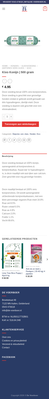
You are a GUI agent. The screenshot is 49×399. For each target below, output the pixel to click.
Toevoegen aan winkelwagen (20, 124)
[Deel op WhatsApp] (4, 140)
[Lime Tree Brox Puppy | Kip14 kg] (12, 255)
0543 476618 (8, 307)
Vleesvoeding (28, 66)
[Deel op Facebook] (9, 140)
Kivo (29, 68)
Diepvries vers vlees (13, 68)
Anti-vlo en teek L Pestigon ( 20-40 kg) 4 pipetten (35, 271)
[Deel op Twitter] (14, 140)
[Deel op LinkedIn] (29, 140)
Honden (14, 66)
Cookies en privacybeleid (14, 340)
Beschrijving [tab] (7, 156)
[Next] (47, 264)
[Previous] (2, 264)
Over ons (6, 337)
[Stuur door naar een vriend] (19, 140)
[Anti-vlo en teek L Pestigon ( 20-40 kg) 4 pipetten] (36, 253)
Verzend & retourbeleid (13, 344)
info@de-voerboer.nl (35, 2)
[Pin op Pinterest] (24, 140)
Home (5, 66)
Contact (6, 347)
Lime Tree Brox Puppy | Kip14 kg (12, 274)
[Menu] (3, 8)
